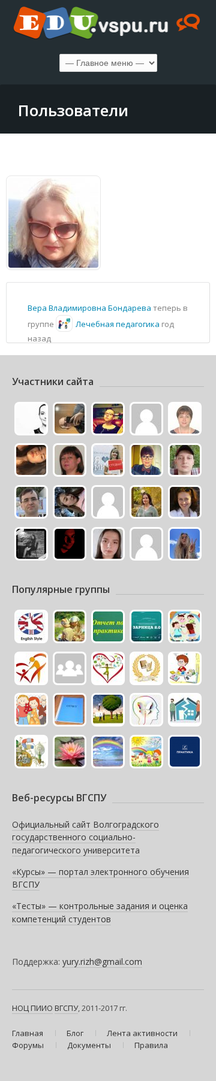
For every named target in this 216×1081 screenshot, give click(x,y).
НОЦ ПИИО (32, 1008)
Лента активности (142, 1033)
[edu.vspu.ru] (108, 24)
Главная (27, 1033)
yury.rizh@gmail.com (102, 961)
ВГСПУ (66, 1008)
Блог (75, 1033)
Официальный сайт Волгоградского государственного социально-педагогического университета (85, 837)
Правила (151, 1045)
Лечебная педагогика (118, 324)
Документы (89, 1045)
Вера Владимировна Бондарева (89, 307)
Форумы (28, 1045)
